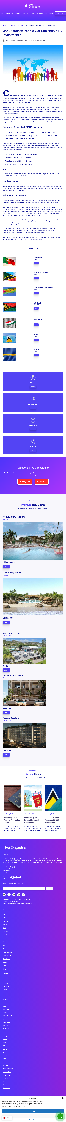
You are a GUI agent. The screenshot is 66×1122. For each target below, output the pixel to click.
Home (4, 25)
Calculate (33, 407)
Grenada (5, 989)
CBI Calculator (7, 955)
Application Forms (7, 1019)
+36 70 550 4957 (18, 883)
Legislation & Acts (7, 1015)
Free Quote (25, 481)
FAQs (4, 965)
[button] (63, 1098)
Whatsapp (41, 481)
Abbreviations (6, 1088)
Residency (5, 1012)
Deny (33, 1116)
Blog (4, 945)
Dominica (5, 983)
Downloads (6, 959)
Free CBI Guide (7, 1072)
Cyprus (5, 1055)
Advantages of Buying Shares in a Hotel (12, 820)
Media (4, 928)
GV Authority (6, 1028)
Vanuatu (5, 993)
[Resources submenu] (42, 13)
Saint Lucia (6, 986)
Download (33, 386)
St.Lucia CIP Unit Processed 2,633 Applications (52, 820)
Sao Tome (5, 999)
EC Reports (6, 1078)
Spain (4, 1042)
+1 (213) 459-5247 (15, 877)
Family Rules (6, 1075)
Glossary (5, 1084)
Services (5, 921)
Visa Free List (6, 1022)
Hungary (5, 1049)
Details (6, 566)
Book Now (33, 450)
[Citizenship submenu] (12, 13)
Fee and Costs (7, 952)
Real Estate (6, 949)
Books (5, 962)
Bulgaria (5, 1058)
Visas (4, 1081)
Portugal (5, 1036)
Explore (36, 263)
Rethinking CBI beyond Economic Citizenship (32, 820)
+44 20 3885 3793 (14, 878)
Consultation (60, 13)
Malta (4, 1045)
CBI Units (5, 1025)
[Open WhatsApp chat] (60, 1116)
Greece (5, 1039)
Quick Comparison (8, 1068)
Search (50, 888)
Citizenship (6, 1009)
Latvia (4, 1052)
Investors (5, 931)
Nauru (4, 996)
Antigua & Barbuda (8, 980)
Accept (33, 1111)
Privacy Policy (29, 1119)
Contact (5, 934)
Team (4, 917)
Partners (5, 924)
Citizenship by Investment (15, 25)
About (4, 914)
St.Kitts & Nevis (7, 977)
